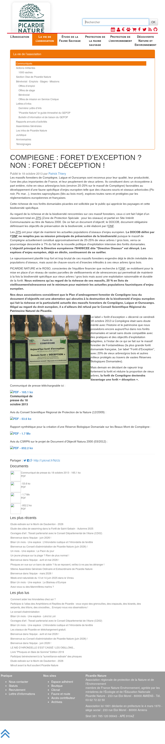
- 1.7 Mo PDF (25, 496)
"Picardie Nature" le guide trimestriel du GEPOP (44, 112)
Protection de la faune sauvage (95, 40)
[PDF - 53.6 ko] (20, 418)
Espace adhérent (62, 682)
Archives (56, 702)
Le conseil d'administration (25, 611)
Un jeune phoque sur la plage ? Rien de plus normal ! (39, 555)
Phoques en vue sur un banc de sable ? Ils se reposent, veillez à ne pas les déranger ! (57, 564)
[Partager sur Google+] (31, 460)
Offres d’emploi (27, 85)
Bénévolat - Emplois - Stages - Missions (37, 81)
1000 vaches (26, 72)
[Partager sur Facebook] (28, 460)
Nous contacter (18, 682)
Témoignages (23, 144)
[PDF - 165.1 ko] (21, 392)
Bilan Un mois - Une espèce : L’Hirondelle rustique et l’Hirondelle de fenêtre (51, 542)
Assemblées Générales (29, 126)
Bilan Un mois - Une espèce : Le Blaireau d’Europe (38, 582)
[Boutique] (134, 29)
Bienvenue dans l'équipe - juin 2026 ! (30, 537)
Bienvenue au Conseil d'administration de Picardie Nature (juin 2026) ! (49, 546)
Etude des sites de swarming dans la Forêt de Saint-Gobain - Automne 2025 (51, 528)
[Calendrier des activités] (113, 29)
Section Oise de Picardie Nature (33, 76)
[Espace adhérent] (118, 29)
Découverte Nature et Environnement (145, 40)
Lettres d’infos (23, 103)
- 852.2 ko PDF (26, 506)
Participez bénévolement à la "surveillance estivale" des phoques (46, 656)
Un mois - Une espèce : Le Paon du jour (32, 551)
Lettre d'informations (22, 694)
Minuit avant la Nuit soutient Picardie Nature (34, 665)
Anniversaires (23, 139)
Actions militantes (25, 67)
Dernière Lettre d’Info (30, 108)
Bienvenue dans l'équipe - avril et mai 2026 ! (34, 559)
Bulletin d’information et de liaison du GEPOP (43, 117)
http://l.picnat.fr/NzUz (47, 460)
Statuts (13, 686)
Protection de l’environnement (120, 39)
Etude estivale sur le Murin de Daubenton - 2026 (36, 524)
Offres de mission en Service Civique (39, 99)
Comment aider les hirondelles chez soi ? (33, 599)
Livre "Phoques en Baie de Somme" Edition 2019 (37, 652)
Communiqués (24, 63)
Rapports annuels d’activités (31, 121)
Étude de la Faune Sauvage (70, 39)
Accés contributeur (63, 698)
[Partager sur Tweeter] (25, 460)
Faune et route (60, 694)
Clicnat (55, 690)
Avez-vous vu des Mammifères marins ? (32, 586)
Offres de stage (27, 90)
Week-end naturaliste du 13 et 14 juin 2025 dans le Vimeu (42, 577)
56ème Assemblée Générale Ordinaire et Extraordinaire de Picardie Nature (51, 569)
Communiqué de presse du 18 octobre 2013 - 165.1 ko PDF (51, 474)
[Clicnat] (128, 29)
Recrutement (17, 690)
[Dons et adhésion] (123, 29)
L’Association (19, 37)
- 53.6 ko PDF (25, 485)
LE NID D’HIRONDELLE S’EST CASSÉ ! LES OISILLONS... (42, 647)
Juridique (21, 135)
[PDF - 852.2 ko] (21, 448)
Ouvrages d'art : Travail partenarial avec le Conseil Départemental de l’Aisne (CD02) (56, 533)
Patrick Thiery (57, 173)
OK (153, 22)
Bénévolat (24, 94)
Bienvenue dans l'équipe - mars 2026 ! (31, 573)
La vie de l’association (45, 39)
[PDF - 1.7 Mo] (20, 433)
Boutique (57, 686)
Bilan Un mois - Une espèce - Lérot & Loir (33, 616)
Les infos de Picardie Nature (31, 130)
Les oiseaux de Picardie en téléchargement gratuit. (38, 629)
